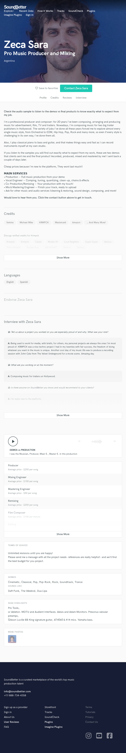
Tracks (60, 11)
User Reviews (11, 722)
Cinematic (14, 582)
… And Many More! (96, 222)
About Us (9, 717)
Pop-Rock (44, 582)
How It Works (45, 11)
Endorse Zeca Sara (18, 300)
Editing (12, 524)
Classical (26, 582)
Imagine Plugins (13, 15)
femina (10, 222)
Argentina (9, 60)
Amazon (76, 222)
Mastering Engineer (19, 489)
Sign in (29, 15)
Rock (55, 582)
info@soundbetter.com (17, 691)
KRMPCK (44, 222)
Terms (88, 707)
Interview (81, 97)
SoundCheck (75, 11)
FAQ (6, 727)
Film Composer (16, 512)
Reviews (67, 97)
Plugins (91, 11)
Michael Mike (26, 222)
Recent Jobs (26, 11)
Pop (35, 582)
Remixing (13, 501)
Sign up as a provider (16, 707)
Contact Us (91, 722)
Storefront (50, 707)
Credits (55, 97)
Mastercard (60, 222)
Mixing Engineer (17, 477)
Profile (43, 97)
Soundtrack (66, 582)
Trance (79, 582)
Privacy (89, 717)
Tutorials (90, 712)
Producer (13, 465)
